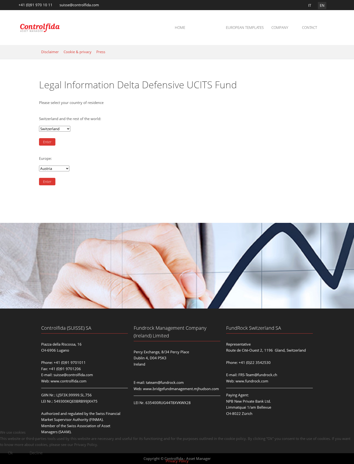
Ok (10, 453)
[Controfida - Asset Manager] (40, 27)
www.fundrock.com (252, 381)
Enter (47, 142)
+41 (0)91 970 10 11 (35, 4)
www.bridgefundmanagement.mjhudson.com (181, 388)
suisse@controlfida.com (79, 4)
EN (322, 5)
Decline (36, 453)
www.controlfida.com (68, 381)
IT (309, 5)
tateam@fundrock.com (165, 382)
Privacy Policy (177, 460)
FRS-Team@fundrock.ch (257, 374)
